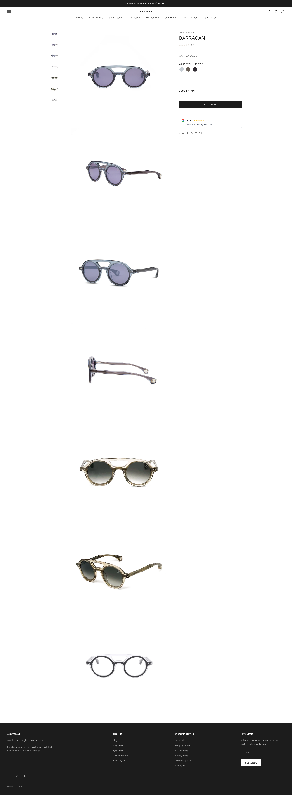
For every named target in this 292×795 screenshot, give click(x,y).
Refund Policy (181, 750)
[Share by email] (200, 133)
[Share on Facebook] (187, 133)
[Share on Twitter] (192, 133)
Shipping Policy (182, 745)
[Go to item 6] (54, 88)
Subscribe (251, 762)
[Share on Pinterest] (196, 133)
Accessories (152, 18)
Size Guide (180, 740)
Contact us (180, 765)
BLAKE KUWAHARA (187, 32)
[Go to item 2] (54, 45)
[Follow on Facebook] (8, 776)
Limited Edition (190, 18)
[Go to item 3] (54, 56)
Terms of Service (183, 760)
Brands (79, 18)
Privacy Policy (181, 755)
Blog (115, 740)
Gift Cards (170, 18)
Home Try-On (210, 18)
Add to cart (210, 104)
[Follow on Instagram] (16, 776)
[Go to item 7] (54, 99)
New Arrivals (96, 18)
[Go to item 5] (54, 78)
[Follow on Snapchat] (24, 776)
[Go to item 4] (54, 67)
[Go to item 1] (54, 34)
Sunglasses (115, 18)
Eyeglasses (134, 18)
